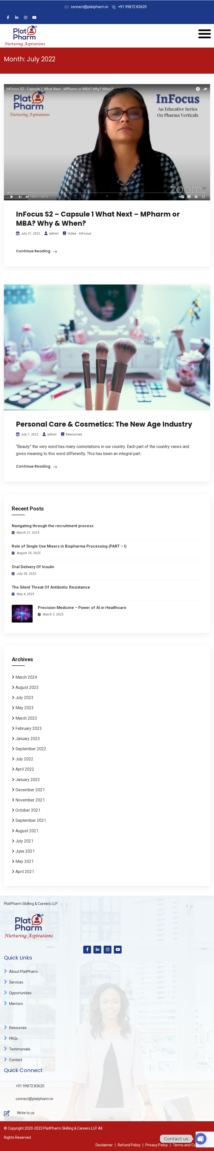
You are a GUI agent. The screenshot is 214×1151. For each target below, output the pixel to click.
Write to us (25, 1113)
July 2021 (24, 841)
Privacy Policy (156, 1145)
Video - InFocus (79, 233)
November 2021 (30, 800)
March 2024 (26, 677)
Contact (15, 1060)
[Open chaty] (200, 1138)
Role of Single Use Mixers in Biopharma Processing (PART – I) (69, 546)
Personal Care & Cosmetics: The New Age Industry (104, 424)
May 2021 (24, 861)
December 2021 (30, 789)
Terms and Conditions (191, 1145)
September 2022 (30, 748)
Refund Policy (129, 1145)
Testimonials (19, 1049)
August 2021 (27, 830)
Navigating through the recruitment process (52, 526)
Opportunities (20, 993)
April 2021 (24, 871)
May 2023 (24, 707)
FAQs (13, 1038)
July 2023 (24, 697)
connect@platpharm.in (89, 7)
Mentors (16, 1004)
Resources (74, 434)
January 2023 (27, 738)
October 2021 (27, 810)
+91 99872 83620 (132, 7)
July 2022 (24, 759)
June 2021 (25, 851)
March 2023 (26, 718)
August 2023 (27, 687)
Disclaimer (104, 1145)
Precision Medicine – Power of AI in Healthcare (82, 607)
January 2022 (27, 779)
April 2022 (24, 769)
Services (16, 982)
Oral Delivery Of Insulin (33, 567)
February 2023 (28, 728)
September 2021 (30, 820)
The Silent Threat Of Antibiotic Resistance (51, 587)
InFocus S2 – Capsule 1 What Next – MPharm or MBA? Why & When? (98, 219)
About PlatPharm (23, 971)
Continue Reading (33, 251)
